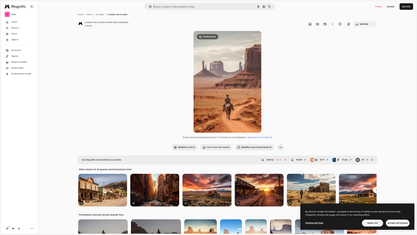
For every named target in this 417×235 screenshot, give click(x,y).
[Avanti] (376, 190)
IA (219, 137)
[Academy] (13, 228)
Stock (89, 14)
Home (80, 14)
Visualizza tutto (123, 169)
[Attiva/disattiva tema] (19, 228)
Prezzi (378, 6)
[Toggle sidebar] (32, 6)
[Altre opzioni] (332, 24)
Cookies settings (314, 222)
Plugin (345, 159)
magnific (89, 25)
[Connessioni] (7, 228)
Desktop (273, 159)
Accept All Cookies (398, 223)
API (363, 159)
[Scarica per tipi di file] (374, 24)
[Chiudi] (372, 160)
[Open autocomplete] (148, 6)
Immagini (100, 14)
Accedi (390, 6)
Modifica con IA (186, 147)
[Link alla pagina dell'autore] (80, 24)
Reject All (372, 223)
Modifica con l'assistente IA (256, 147)
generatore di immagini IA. (260, 137)
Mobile (299, 159)
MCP (322, 159)
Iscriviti (406, 6)
